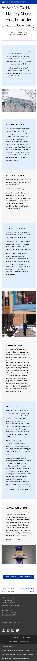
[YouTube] (17, 630)
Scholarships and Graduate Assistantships (15, 658)
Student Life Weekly (16, 7)
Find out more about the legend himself (18, 577)
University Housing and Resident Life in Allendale (17, 654)
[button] (34, 2)
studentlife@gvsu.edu (9, 615)
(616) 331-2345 (7, 610)
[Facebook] (4, 630)
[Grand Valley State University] (14, 3)
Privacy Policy (25, 637)
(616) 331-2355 (7, 612)
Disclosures (13, 641)
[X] (13, 630)
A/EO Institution (12, 637)
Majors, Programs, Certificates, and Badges (15, 650)
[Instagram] (8, 630)
